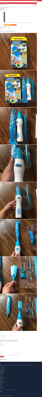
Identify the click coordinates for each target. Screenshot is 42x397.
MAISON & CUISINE (10, 27)
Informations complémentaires (8, 31)
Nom (0, 352)
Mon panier (1, 384)
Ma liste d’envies (1, 385)
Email (19, 352)
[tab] (1, 31)
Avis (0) (15, 31)
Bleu (23, 332)
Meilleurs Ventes (1, 374)
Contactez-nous (1, 376)
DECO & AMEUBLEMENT (5, 27)
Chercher (36, 1)
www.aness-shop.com (2, 369)
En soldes (1, 375)
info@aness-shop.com (2, 368)
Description (1, 31)
